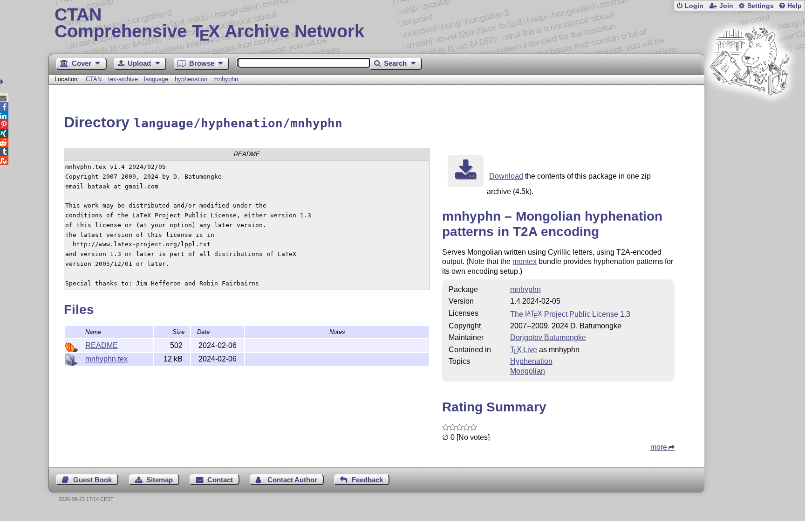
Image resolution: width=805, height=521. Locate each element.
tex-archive (123, 79)
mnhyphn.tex (106, 359)
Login (694, 5)
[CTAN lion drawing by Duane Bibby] (749, 113)
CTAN (94, 79)
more (658, 447)
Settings (760, 5)
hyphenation (191, 79)
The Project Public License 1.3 (570, 314)
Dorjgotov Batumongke (548, 337)
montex (524, 261)
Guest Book (92, 480)
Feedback (367, 480)
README (101, 345)
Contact (220, 480)
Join (726, 5)
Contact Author (292, 480)
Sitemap (159, 480)
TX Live (524, 350)
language (156, 79)
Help (794, 5)
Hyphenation (531, 361)
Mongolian (527, 371)
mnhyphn (225, 79)
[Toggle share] (3, 81)
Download (506, 176)
